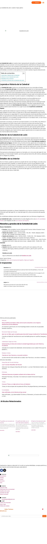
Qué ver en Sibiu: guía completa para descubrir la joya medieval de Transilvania (24, 334)
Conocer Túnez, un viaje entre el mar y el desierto (16, 384)
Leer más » (2, 430)
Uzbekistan (5, 341)
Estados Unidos (6, 353)
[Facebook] (1, 470)
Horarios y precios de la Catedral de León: (13, 80)
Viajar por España (29, 260)
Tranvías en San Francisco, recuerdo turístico (15, 355)
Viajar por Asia (12, 341)
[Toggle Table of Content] (22, 73)
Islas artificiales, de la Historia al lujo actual (14, 392)
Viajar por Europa (12, 332)
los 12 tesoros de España (22, 220)
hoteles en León (26, 255)
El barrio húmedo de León (38, 421)
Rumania (4, 332)
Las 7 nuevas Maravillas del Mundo (12, 364)
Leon (7, 260)
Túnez (3, 382)
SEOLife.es (3, 511)
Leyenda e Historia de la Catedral (10, 75)
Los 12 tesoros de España (16, 260)
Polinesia (4, 372)
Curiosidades (5, 390)
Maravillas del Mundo (8, 362)
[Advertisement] (23, 19)
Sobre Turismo (9, 509)
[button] (43, 2)
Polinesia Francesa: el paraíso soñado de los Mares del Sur (18, 374)
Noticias (4, 320)
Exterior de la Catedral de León (10, 77)
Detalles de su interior (8, 78)
